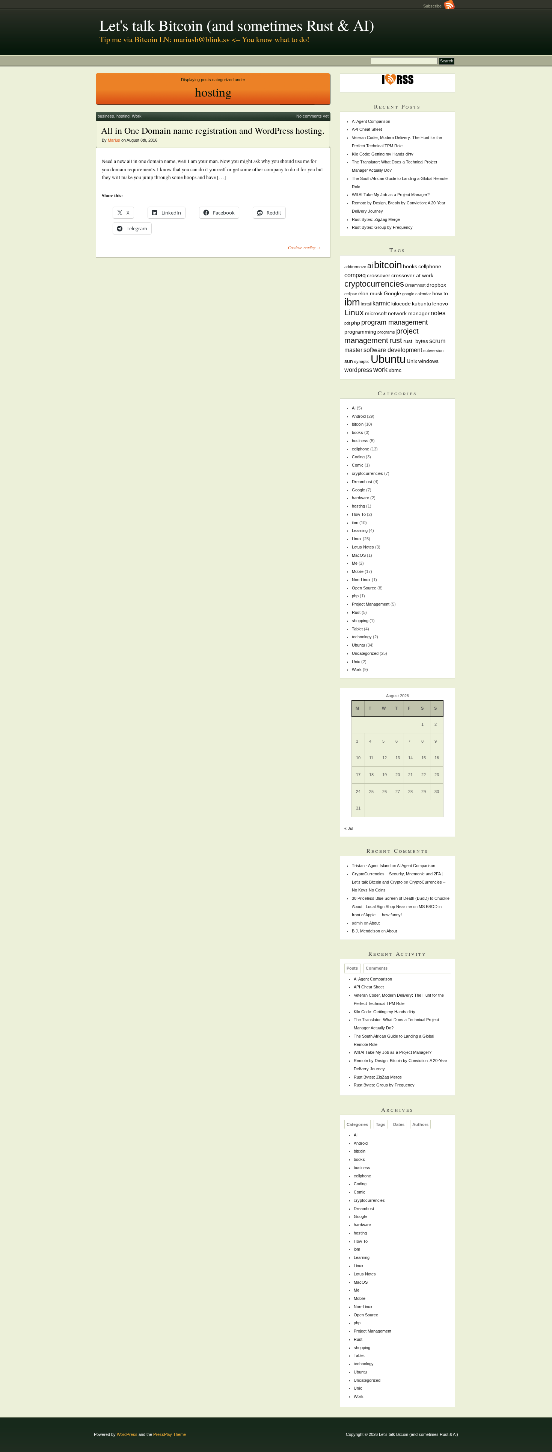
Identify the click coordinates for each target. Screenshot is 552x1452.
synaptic (362, 361)
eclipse (350, 294)
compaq (355, 275)
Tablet (357, 629)
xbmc (395, 370)
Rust (356, 612)
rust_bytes (415, 341)
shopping (360, 620)
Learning (360, 530)
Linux (354, 312)
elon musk (370, 293)
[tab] (352, 968)
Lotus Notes (363, 547)
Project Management (370, 604)
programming (360, 332)
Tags (380, 1124)
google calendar (416, 294)
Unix (412, 361)
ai (370, 265)
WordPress (127, 1434)
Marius (114, 140)
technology (362, 637)
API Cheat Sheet (367, 129)
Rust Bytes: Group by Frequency (382, 227)
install (366, 304)
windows (428, 361)
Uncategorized (365, 653)
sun (348, 361)
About (374, 923)
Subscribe (433, 6)
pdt (347, 323)
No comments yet (312, 116)
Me (354, 563)
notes (438, 313)
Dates (398, 1124)
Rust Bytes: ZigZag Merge (376, 219)
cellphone (429, 266)
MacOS (359, 555)
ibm (352, 302)
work (380, 369)
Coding (358, 457)
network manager (409, 313)
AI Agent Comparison (371, 121)
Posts (352, 968)
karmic (381, 303)
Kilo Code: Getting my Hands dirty (382, 154)
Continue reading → (304, 247)
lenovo (440, 304)
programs (386, 332)
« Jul (348, 828)
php (355, 323)
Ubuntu (388, 359)
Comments (377, 968)
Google (392, 293)
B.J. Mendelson (366, 931)
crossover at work (412, 275)
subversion (433, 350)
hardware (360, 498)
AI (354, 408)
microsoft (376, 313)
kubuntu (421, 304)
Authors (420, 1124)
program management (394, 322)
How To (359, 514)
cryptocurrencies (374, 284)
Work (137, 116)
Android (359, 416)
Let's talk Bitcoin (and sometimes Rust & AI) (237, 25)
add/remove (355, 266)
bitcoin (388, 265)
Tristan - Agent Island (371, 865)
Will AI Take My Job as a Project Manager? (391, 194)
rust (395, 340)
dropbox (436, 285)
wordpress (358, 369)
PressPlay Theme (169, 1434)
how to (440, 293)
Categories (357, 1124)
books (410, 266)
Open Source (364, 588)
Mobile (357, 571)
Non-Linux (361, 579)
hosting (123, 116)
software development (392, 349)
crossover (378, 275)
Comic (357, 465)
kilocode (401, 304)
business (106, 116)
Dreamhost (415, 285)
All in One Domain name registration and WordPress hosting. (212, 130)
